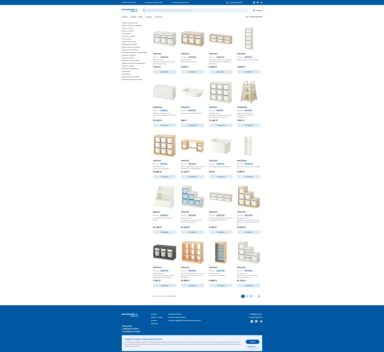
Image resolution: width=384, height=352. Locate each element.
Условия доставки (175, 314)
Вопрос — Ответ (137, 17)
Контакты (158, 17)
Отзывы (149, 17)
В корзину (165, 72)
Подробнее (251, 347)
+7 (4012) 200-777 (236, 2)
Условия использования (177, 317)
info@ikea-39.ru (256, 314)
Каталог (125, 17)
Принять (253, 342)
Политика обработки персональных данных (184, 320)
